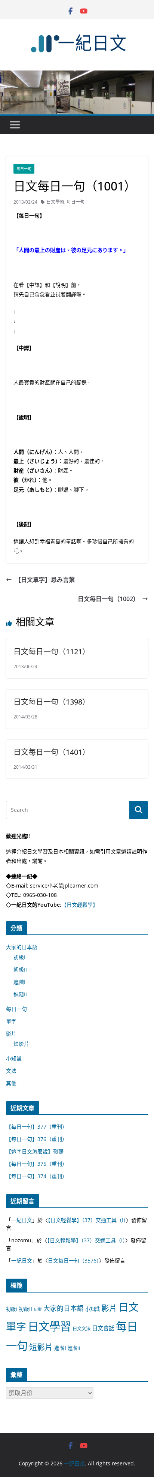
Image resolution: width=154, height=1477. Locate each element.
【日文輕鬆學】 (79, 904)
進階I (19, 981)
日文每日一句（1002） (108, 599)
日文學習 (55, 202)
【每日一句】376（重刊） (36, 1139)
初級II (20, 969)
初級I (19, 957)
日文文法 (81, 1329)
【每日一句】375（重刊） (36, 1163)
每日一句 (23, 168)
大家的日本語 (21, 947)
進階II (20, 994)
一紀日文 (21, 1220)
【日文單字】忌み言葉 (45, 580)
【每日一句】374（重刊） (36, 1176)
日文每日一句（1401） (51, 752)
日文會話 (103, 1328)
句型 (38, 1309)
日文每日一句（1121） (51, 651)
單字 (11, 1021)
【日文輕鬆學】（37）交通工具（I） (87, 1220)
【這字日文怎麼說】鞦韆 (35, 1151)
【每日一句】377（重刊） (36, 1126)
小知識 (14, 1058)
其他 (11, 1083)
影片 (11, 1033)
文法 (11, 1070)
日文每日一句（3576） (73, 1260)
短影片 (21, 1043)
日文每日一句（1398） (51, 702)
